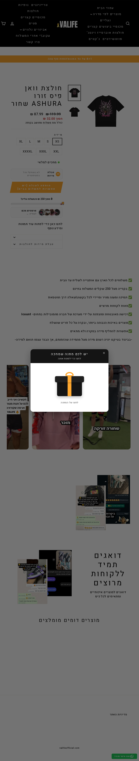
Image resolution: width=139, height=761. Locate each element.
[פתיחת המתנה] (69, 383)
